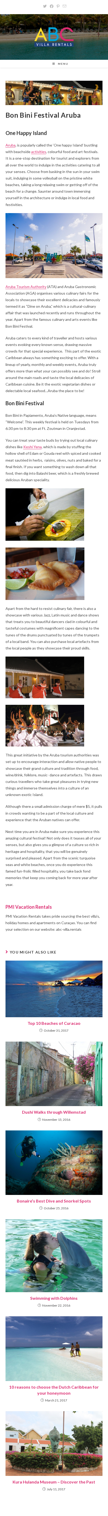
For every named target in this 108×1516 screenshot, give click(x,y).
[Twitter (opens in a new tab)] (44, 6)
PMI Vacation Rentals (29, 907)
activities (38, 151)
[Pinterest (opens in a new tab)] (58, 6)
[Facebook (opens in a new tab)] (51, 6)
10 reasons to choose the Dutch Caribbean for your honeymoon (54, 1389)
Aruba (10, 145)
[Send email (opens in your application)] (63, 6)
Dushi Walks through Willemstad (54, 1111)
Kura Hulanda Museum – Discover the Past (54, 1481)
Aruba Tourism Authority (26, 286)
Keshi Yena (32, 447)
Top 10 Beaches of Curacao (54, 1023)
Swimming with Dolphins (54, 1298)
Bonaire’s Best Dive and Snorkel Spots (54, 1200)
